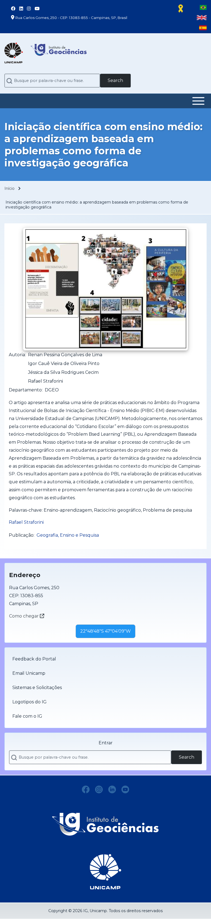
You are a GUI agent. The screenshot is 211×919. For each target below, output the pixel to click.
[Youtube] (125, 789)
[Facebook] (85, 789)
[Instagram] (98, 789)
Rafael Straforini (26, 522)
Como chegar (24, 616)
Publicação (21, 535)
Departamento (25, 390)
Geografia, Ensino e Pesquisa (68, 535)
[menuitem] (105, 659)
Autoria (17, 354)
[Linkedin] (112, 789)
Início (9, 188)
